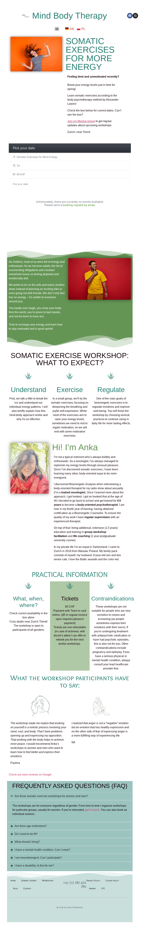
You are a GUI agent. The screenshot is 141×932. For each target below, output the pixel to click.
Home (13, 880)
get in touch (92, 809)
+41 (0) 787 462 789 (74, 884)
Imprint (92, 888)
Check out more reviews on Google (30, 774)
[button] (57, 29)
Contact (27, 888)
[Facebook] (130, 15)
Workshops (47, 880)
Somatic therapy (29, 880)
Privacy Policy (93, 880)
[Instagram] (135, 15)
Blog (15, 888)
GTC (103, 888)
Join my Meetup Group (81, 121)
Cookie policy (112, 880)
